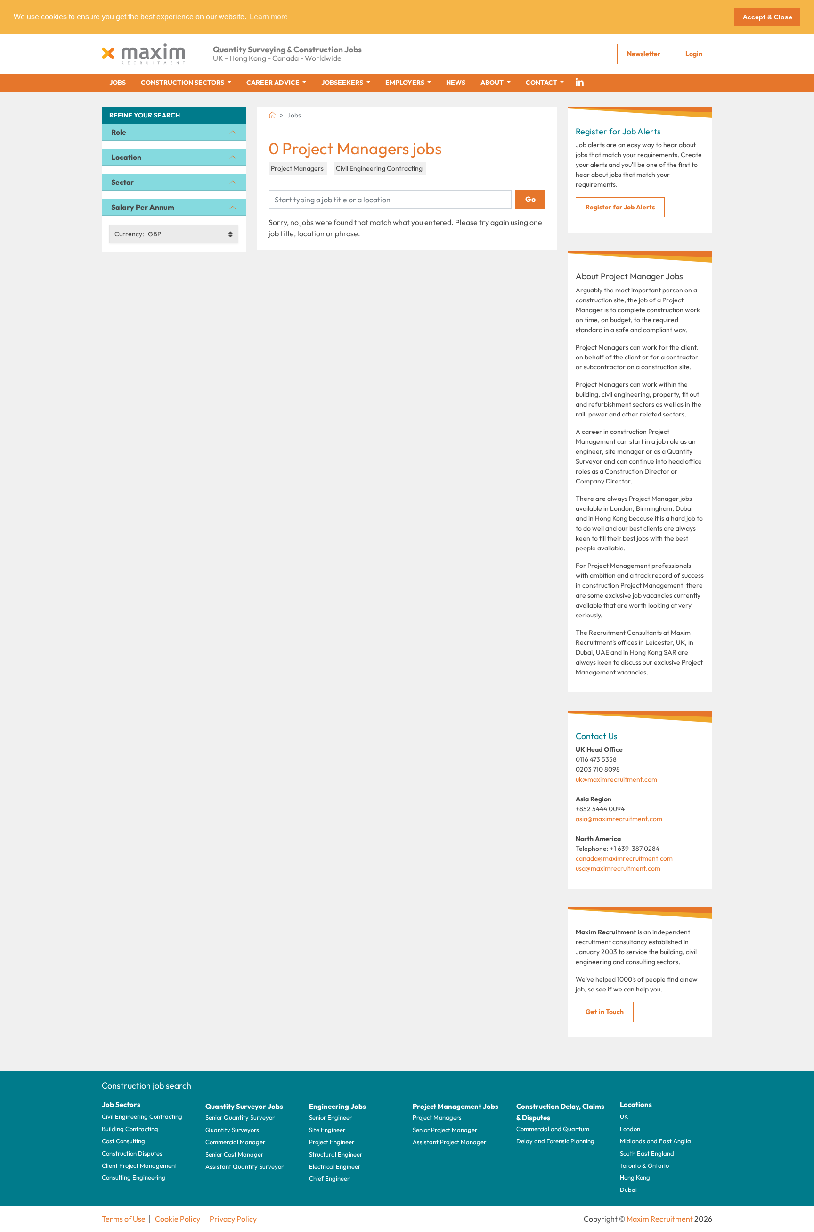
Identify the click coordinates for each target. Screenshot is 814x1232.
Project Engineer (331, 1142)
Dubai (628, 1189)
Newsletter (643, 54)
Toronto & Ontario (644, 1165)
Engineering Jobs (337, 1106)
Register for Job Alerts (620, 207)
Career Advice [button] (273, 82)
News (455, 82)
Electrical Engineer (334, 1166)
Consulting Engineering (133, 1177)
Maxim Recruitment (660, 1219)
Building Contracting (130, 1128)
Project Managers (437, 1117)
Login (693, 54)
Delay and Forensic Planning (555, 1141)
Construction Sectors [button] (183, 82)
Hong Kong (635, 1177)
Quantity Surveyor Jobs (244, 1106)
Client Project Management (139, 1165)
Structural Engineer (335, 1154)
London (630, 1128)
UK (624, 1116)
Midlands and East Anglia (655, 1141)
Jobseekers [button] (343, 82)
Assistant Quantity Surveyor (244, 1166)
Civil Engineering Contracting (142, 1116)
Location (126, 157)
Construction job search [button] (146, 1085)
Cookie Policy (177, 1219)
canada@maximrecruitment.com (624, 858)
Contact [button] (542, 82)
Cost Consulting (123, 1141)
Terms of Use (124, 1219)
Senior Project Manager (445, 1129)
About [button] (492, 82)
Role (118, 132)
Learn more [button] (269, 17)
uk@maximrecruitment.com (616, 779)
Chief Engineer (329, 1178)
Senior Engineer (330, 1117)
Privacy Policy (233, 1219)
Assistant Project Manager (449, 1142)
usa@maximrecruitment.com (618, 868)
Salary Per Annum (142, 207)
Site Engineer (327, 1129)
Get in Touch (605, 1011)
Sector (122, 182)
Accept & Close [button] (767, 17)
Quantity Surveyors (232, 1129)
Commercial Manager (235, 1142)
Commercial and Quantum (552, 1128)
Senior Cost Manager (234, 1154)
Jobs (117, 82)
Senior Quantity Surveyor (240, 1117)
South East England (647, 1153)
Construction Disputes (132, 1153)
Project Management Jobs (455, 1106)
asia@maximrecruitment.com (619, 819)
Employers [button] (405, 82)
